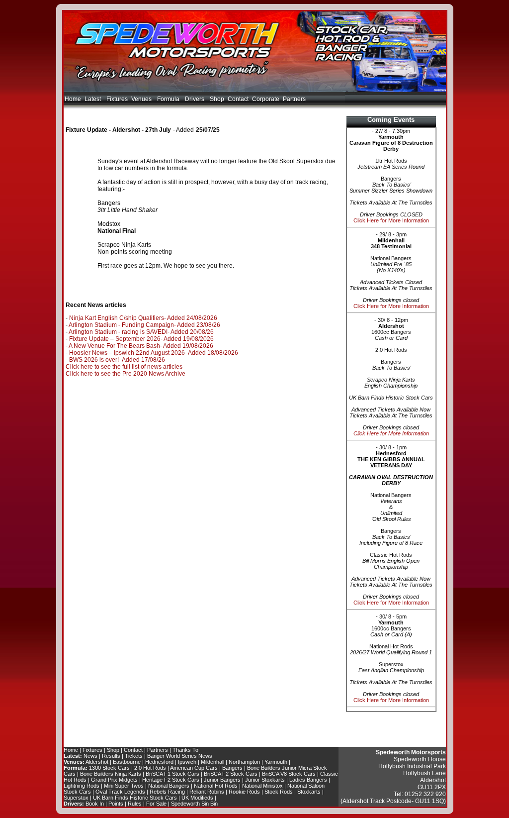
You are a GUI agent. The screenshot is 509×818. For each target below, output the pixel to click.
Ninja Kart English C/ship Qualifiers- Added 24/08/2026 (143, 317)
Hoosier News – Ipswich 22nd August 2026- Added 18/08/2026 (153, 352)
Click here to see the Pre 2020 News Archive (125, 373)
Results (111, 756)
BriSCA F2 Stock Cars (230, 774)
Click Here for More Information (391, 220)
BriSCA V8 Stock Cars (289, 774)
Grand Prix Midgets (114, 780)
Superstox (76, 798)
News (90, 756)
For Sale (156, 804)
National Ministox (262, 786)
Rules (135, 804)
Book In (94, 804)
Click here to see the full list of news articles (124, 366)
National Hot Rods (216, 786)
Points (115, 804)
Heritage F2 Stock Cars (170, 780)
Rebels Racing (167, 792)
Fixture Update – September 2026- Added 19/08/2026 (141, 338)
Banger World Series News (179, 756)
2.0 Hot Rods (150, 768)
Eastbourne (127, 762)
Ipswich (187, 762)
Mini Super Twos (124, 786)
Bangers (232, 768)
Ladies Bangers (308, 780)
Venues (142, 99)
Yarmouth (275, 762)
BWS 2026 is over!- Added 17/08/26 (117, 359)
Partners (294, 99)
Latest (93, 99)
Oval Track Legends (120, 792)
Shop (217, 99)
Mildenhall (212, 762)
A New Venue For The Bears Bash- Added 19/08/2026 (141, 345)
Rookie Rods (244, 792)
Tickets (134, 756)
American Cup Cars (194, 768)
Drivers (195, 99)
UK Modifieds (197, 798)
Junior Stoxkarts (265, 780)
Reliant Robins (206, 792)
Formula (169, 99)
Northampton (244, 762)
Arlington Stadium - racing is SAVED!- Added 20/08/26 (141, 331)
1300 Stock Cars (109, 768)
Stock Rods (278, 792)
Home (73, 99)
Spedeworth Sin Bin (194, 804)
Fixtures (117, 99)
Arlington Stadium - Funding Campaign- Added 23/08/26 (144, 324)
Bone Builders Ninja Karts (110, 774)
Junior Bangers (222, 780)
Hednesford (159, 762)
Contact (238, 99)
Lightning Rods (81, 786)
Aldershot (96, 762)
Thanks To (185, 750)
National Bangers (168, 786)
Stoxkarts (309, 792)
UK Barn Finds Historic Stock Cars (135, 798)
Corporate (265, 99)
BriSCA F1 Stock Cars (172, 774)
